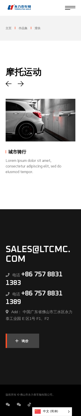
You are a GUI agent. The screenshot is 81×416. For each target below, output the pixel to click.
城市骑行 (17, 152)
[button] (10, 83)
